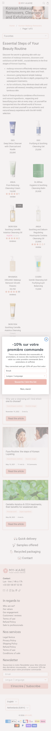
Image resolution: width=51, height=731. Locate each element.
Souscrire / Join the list (25, 381)
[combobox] (24, 376)
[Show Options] (45, 376)
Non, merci (25, 389)
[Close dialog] (46, 339)
